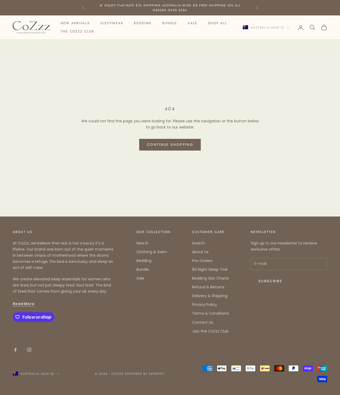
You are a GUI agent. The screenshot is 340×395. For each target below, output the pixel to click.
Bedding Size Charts (210, 278)
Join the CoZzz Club (210, 331)
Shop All (217, 23)
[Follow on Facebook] (15, 349)
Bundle (169, 23)
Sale (192, 23)
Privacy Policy (204, 304)
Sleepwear (111, 23)
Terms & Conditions (210, 313)
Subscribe (270, 281)
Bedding (142, 23)
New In (142, 243)
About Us (200, 252)
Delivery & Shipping (209, 295)
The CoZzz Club (77, 31)
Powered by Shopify (144, 374)
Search (198, 243)
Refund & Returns (208, 287)
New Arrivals (75, 23)
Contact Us (202, 322)
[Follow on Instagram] (29, 349)
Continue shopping (170, 144)
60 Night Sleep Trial (209, 269)
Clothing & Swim (152, 252)
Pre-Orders (202, 260)
